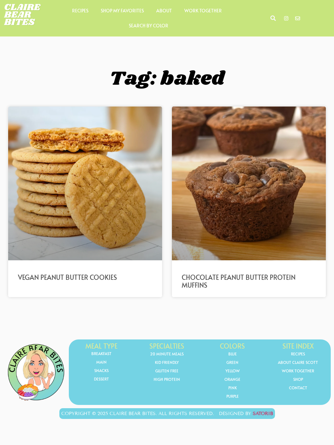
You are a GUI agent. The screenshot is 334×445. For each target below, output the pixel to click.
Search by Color (148, 25)
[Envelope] (298, 18)
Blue (232, 353)
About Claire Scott (298, 362)
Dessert (101, 378)
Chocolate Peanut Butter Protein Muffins (239, 281)
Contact (298, 387)
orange (232, 379)
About (164, 10)
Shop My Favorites (122, 10)
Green (232, 362)
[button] (273, 18)
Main (101, 362)
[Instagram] (286, 18)
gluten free (166, 370)
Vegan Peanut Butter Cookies (67, 277)
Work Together (203, 10)
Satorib (263, 413)
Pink (232, 387)
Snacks (101, 370)
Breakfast (101, 353)
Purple (232, 396)
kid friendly (167, 362)
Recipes (80, 10)
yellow (232, 370)
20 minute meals (167, 353)
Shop (298, 379)
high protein (167, 379)
